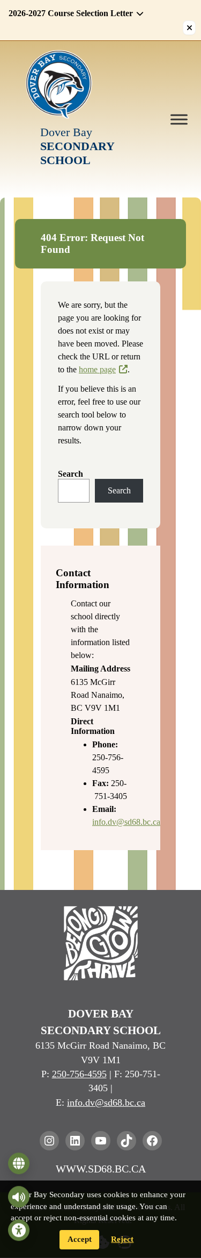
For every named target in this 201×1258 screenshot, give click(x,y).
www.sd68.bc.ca (101, 1169)
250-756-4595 (79, 1074)
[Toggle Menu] (179, 119)
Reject (122, 1239)
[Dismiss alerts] (189, 27)
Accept (80, 1239)
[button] (94, 13)
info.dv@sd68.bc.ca (126, 821)
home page (97, 369)
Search (70, 473)
